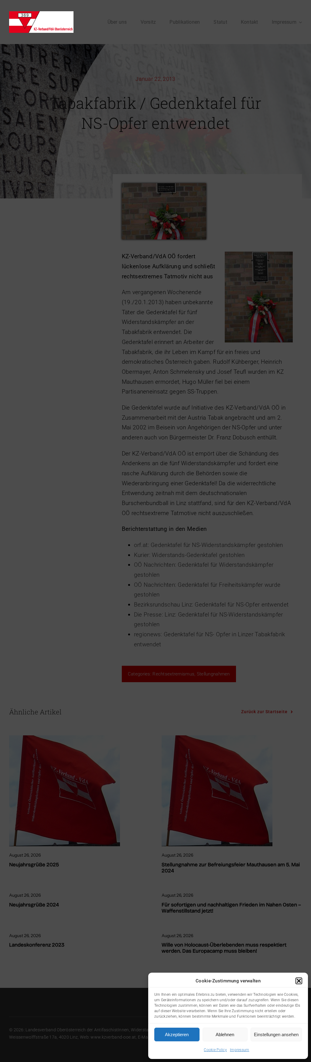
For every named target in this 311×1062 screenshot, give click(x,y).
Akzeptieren (177, 1034)
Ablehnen (225, 1034)
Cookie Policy (215, 1050)
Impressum (239, 1050)
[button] (299, 981)
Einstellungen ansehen (276, 1034)
